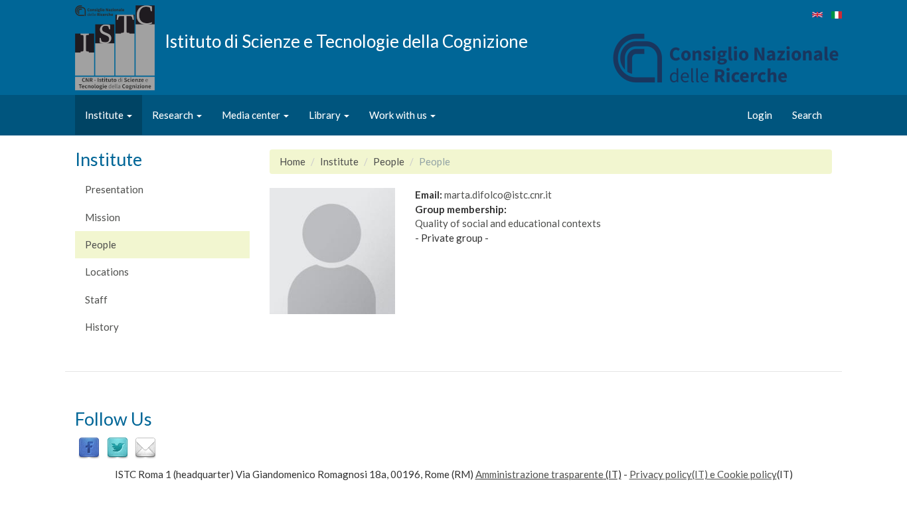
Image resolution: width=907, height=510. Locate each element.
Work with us (399, 115)
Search (807, 115)
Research (173, 115)
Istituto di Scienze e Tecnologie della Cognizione (346, 40)
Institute (105, 115)
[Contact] (145, 447)
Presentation (114, 189)
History (102, 327)
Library (326, 115)
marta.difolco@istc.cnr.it (498, 195)
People (100, 244)
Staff (96, 299)
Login (759, 115)
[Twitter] (117, 447)
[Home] (120, 47)
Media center (252, 115)
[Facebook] (89, 447)
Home (292, 161)
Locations (107, 272)
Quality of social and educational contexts (508, 223)
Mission (102, 217)
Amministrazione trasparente (539, 474)
